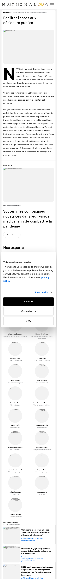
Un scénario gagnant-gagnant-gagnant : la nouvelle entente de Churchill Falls (36, 550)
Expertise (7, 13)
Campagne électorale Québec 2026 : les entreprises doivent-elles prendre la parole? (35, 532)
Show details (41, 292)
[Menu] (52, 4)
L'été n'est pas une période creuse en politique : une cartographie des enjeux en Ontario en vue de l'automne (34, 570)
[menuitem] (5, 4)
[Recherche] (46, 4)
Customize (26, 311)
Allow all (28, 301)
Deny (28, 320)
